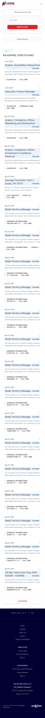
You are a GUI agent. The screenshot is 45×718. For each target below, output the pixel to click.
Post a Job (22, 651)
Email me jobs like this (22, 12)
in (23, 613)
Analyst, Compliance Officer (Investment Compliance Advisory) (20, 153)
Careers (22, 636)
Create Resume (22, 672)
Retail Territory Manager (18, 209)
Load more (22, 601)
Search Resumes (22, 654)
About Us (22, 632)
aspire (6, 51)
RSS (32, 613)
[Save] (39, 61)
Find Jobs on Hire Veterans (22, 669)
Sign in (22, 657)
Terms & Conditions (22, 639)
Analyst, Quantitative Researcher (22, 65)
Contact (22, 629)
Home (22, 626)
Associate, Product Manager (20, 91)
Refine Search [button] (22, 39)
